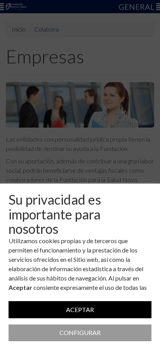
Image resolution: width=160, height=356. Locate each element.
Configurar (80, 332)
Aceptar (80, 309)
